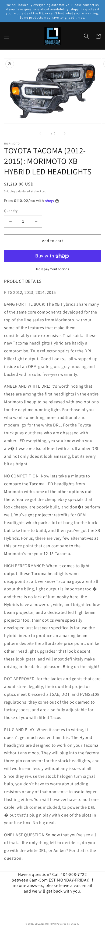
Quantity (11, 210)
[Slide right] (65, 133)
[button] (7, 36)
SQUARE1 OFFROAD (45, 923)
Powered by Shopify (68, 923)
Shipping (9, 191)
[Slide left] (40, 133)
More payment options (52, 269)
